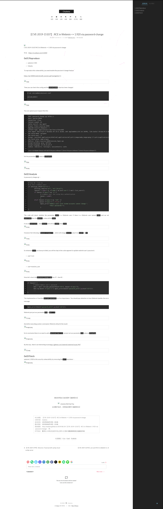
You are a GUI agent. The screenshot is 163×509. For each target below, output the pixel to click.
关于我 (76, 19)
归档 (56, 19)
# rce (64, 438)
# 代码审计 (58, 438)
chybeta (44, 420)
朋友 (70, 19)
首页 (52, 19)
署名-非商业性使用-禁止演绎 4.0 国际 (55, 431)
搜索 (81, 19)
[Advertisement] (66, 380)
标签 (66, 19)
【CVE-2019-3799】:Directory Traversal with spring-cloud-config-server (42, 449)
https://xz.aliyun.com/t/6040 (37, 53)
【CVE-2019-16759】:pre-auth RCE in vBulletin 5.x (92, 448)
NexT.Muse (75, 506)
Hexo (57, 506)
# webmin (73, 438)
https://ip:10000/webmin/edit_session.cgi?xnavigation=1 (42, 76)
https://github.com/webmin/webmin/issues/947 (65, 344)
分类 (61, 19)
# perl (68, 438)
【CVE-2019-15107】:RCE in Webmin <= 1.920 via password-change (64, 417)
